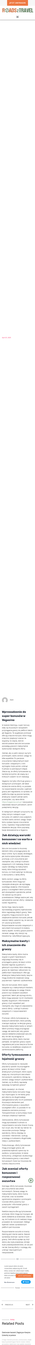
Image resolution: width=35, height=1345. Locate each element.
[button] (17, 3)
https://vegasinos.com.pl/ (12, 802)
